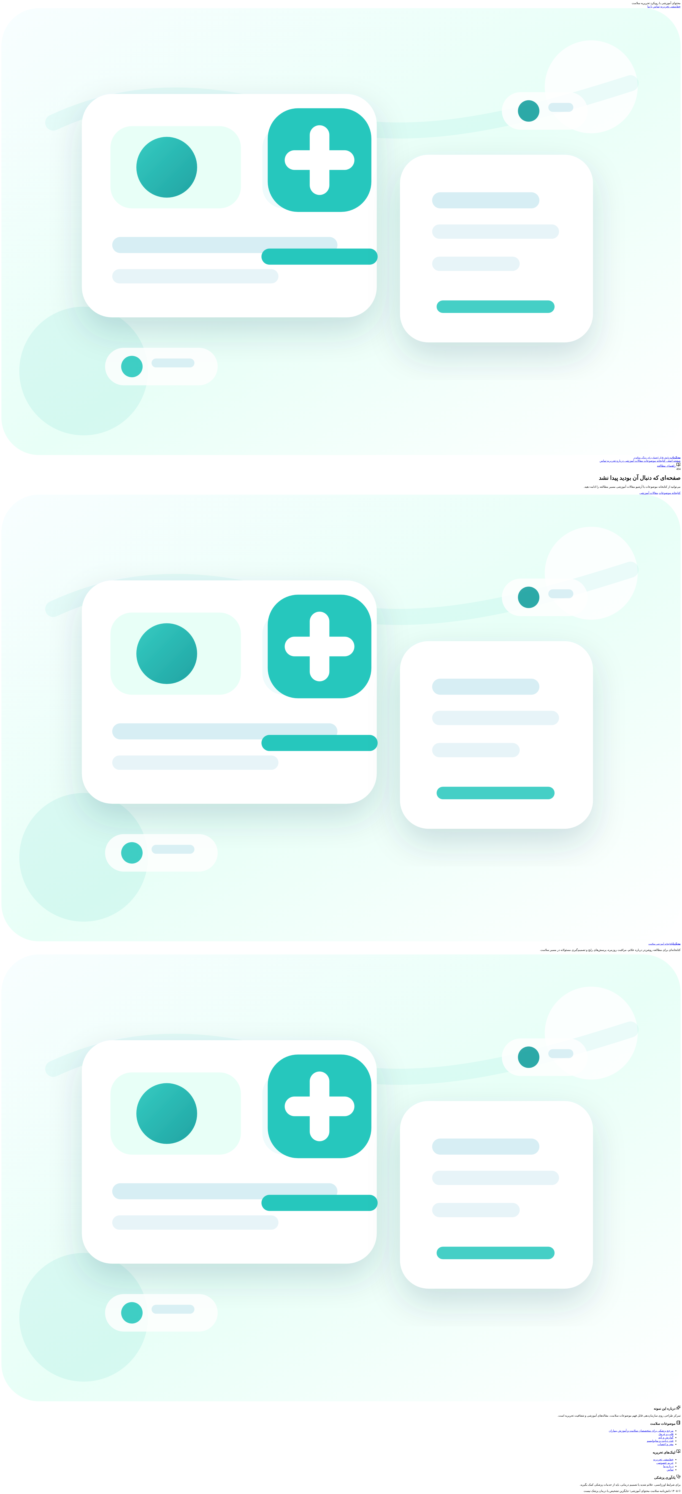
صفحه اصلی (673, 460)
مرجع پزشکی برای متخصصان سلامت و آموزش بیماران (641, 1430)
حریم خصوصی (664, 1462)
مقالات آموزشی (633, 460)
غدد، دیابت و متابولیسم (660, 1440)
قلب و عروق (666, 1434)
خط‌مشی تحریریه (670, 6)
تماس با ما (653, 6)
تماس (603, 460)
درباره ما (668, 1466)
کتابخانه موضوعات (654, 460)
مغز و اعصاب (665, 1444)
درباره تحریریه (615, 460)
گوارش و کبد (665, 1437)
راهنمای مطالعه (666, 465)
